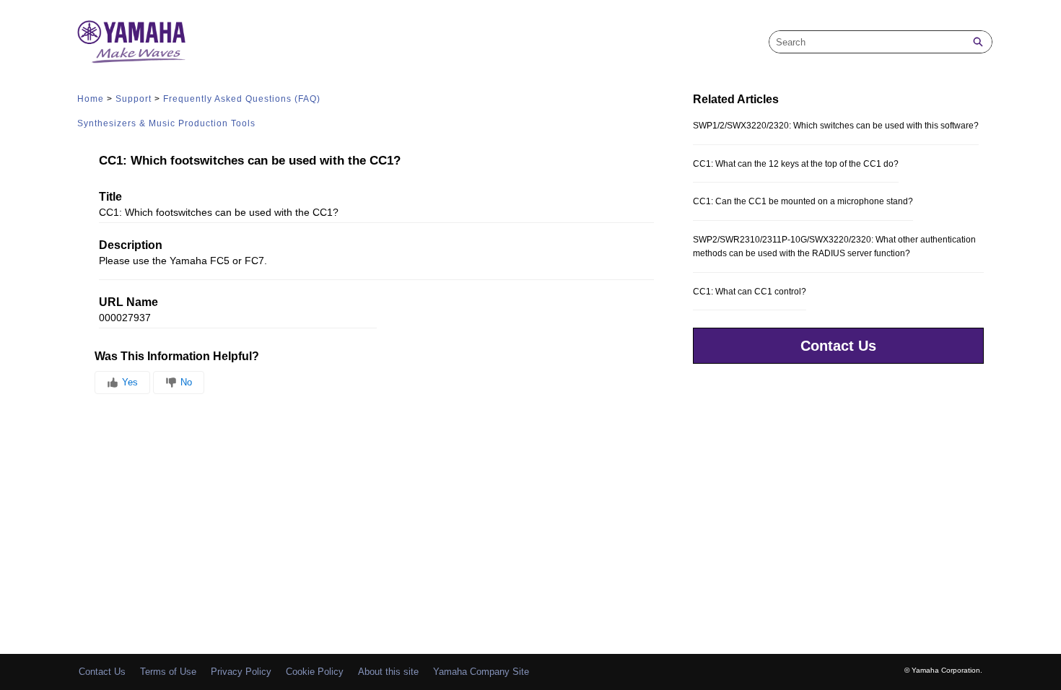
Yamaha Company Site (481, 671)
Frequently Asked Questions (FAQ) (241, 99)
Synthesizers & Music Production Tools (166, 123)
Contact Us (838, 346)
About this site (388, 671)
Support (133, 99)
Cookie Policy (315, 671)
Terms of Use (168, 671)
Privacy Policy (241, 671)
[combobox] (866, 42)
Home (90, 99)
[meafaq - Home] (131, 42)
